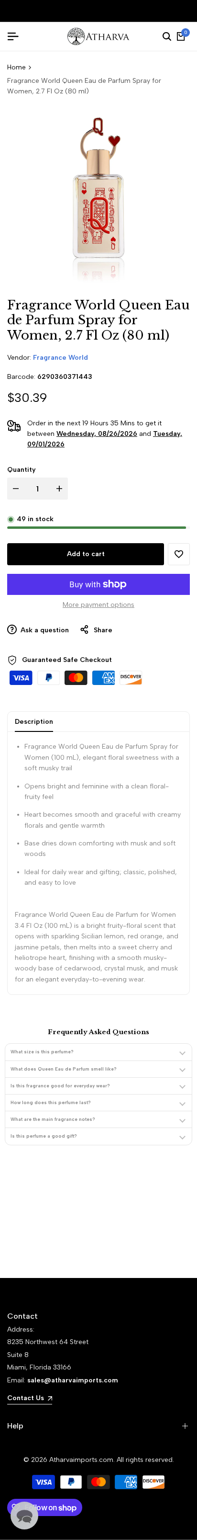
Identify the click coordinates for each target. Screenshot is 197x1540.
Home (16, 67)
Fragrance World (60, 358)
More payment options (98, 605)
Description (34, 722)
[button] (179, 554)
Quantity (21, 470)
